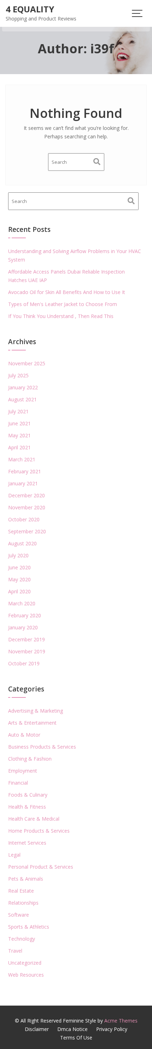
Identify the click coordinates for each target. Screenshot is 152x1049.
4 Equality (30, 9)
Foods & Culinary (27, 794)
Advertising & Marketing (35, 710)
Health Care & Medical (33, 818)
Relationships (23, 902)
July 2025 (18, 375)
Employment (22, 770)
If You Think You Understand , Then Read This (60, 316)
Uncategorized (24, 962)
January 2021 (23, 483)
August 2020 (22, 543)
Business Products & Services (42, 746)
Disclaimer (37, 1029)
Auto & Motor (24, 734)
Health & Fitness (27, 806)
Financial (18, 782)
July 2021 (18, 411)
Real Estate (21, 890)
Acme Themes (121, 1020)
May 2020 (19, 579)
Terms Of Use (76, 1037)
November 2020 (26, 507)
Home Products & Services (39, 830)
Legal (14, 854)
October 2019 (24, 663)
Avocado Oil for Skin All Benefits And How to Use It (66, 292)
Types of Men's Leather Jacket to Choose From (62, 304)
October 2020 (24, 519)
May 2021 (19, 435)
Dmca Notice (72, 1029)
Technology (21, 938)
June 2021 (19, 423)
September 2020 (27, 531)
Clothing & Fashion (30, 758)
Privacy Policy (111, 1029)
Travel (15, 950)
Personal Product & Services (40, 866)
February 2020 (24, 615)
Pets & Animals (25, 878)
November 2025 (26, 363)
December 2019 (26, 639)
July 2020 (18, 555)
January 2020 (23, 627)
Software (18, 914)
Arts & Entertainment (32, 722)
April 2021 (19, 447)
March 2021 (21, 459)
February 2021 (24, 471)
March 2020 (21, 603)
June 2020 (19, 567)
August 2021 (22, 399)
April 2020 (19, 591)
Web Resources (26, 974)
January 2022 (23, 387)
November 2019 (26, 651)
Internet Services (27, 842)
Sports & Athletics (28, 926)
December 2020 (26, 495)
